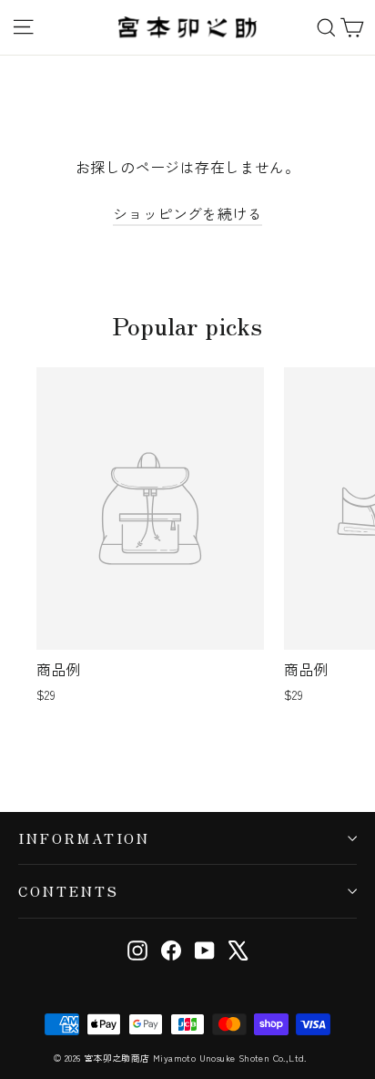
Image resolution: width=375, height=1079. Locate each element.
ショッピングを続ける (187, 213)
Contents (68, 890)
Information (84, 838)
